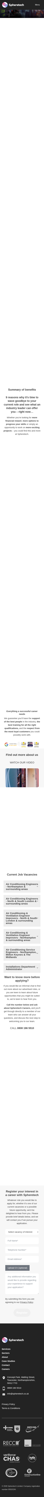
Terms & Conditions (11, 1408)
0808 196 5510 (14, 1388)
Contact (6, 1365)
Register (22, 1312)
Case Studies (8, 1361)
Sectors (6, 1353)
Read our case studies (16, 1174)
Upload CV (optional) (17, 1268)
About (5, 1357)
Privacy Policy (26, 1302)
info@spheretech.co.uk (18, 1394)
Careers (6, 1369)
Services (6, 1349)
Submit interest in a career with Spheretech (19, 374)
